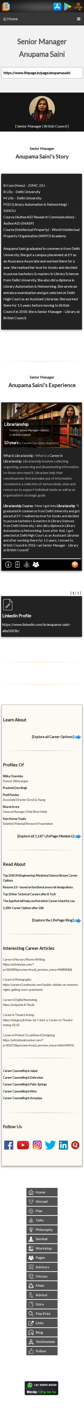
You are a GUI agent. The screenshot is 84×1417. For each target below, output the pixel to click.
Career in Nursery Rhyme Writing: (24, 959)
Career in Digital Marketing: (20, 1000)
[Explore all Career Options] (53, 737)
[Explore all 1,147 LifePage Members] (45, 836)
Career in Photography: (17, 979)
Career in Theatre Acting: (18, 1015)
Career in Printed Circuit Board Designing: (29, 1035)
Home (12, 18)
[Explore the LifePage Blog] (53, 920)
